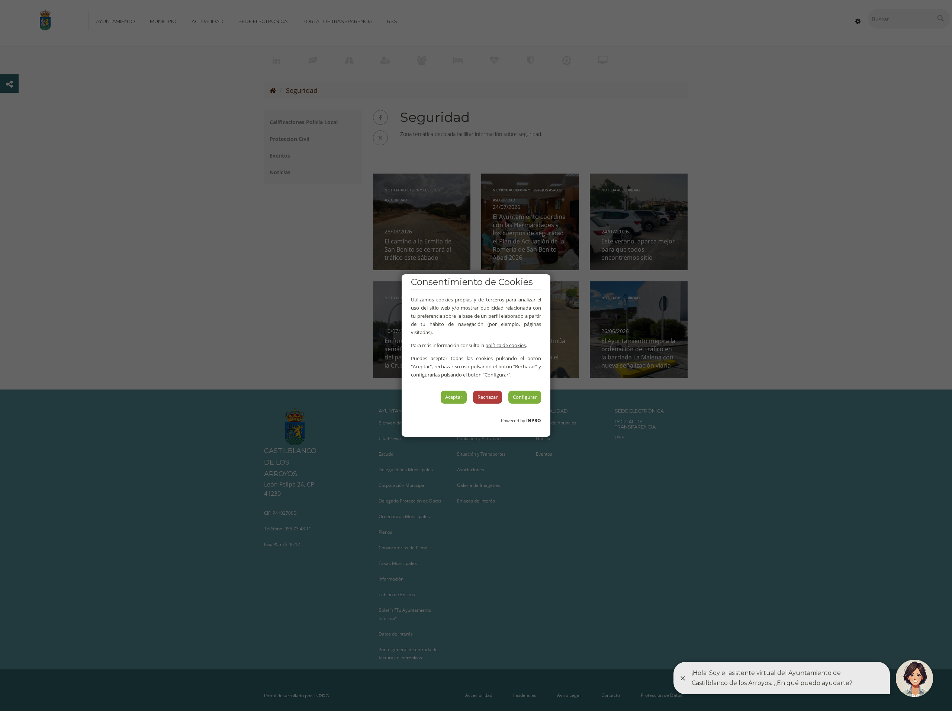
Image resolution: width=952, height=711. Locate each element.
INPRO (533, 420)
